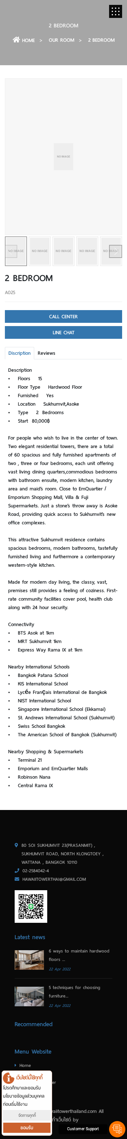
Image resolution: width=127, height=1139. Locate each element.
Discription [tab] (19, 353)
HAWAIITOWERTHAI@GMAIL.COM (54, 879)
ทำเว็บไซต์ (61, 1120)
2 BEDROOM (101, 40)
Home (25, 1065)
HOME (27, 40)
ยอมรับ (27, 1128)
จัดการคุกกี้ (27, 1115)
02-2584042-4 (35, 871)
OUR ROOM (61, 40)
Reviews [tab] (46, 353)
